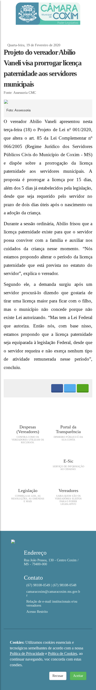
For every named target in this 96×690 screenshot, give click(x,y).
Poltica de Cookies (62, 653)
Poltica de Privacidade (27, 653)
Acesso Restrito (37, 612)
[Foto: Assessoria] (48, 102)
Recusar (57, 676)
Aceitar (78, 676)
